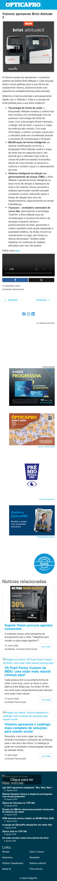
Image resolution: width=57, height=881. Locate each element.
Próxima (43, 300)
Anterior (11, 300)
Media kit (6, 868)
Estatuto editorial (38, 863)
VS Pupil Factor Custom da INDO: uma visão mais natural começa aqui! (28, 671)
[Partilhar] (15, 280)
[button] (52, 5)
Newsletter (35, 857)
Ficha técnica (36, 868)
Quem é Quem (37, 851)
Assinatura (7, 857)
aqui (17, 250)
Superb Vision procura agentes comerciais (28, 627)
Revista (5, 851)
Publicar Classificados (12, 863)
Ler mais (46, 646)
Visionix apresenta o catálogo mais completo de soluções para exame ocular (27, 728)
